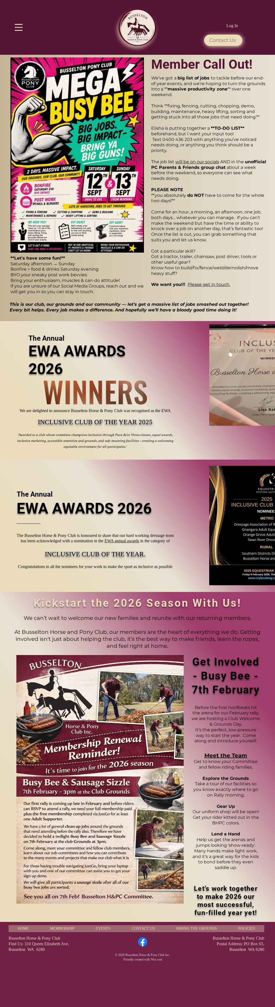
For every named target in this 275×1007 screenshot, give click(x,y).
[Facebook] (142, 942)
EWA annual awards (121, 541)
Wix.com (156, 959)
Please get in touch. (209, 284)
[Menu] (19, 27)
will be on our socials (197, 161)
